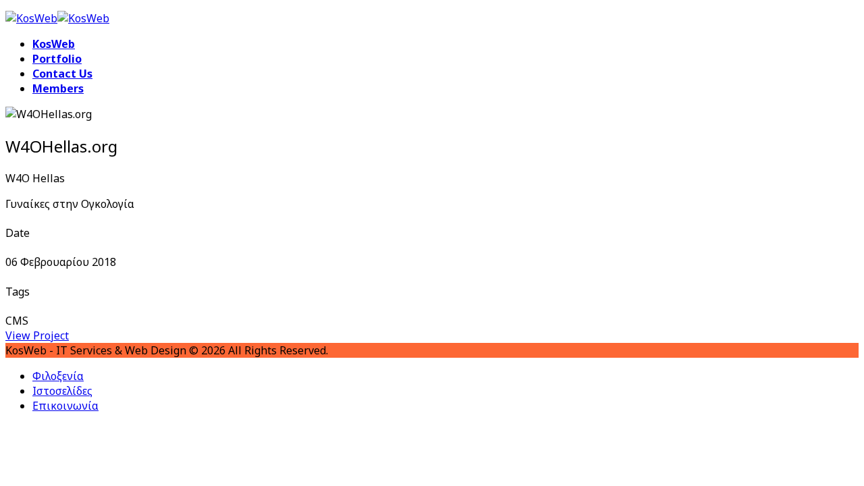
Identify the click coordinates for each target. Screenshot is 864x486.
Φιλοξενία (58, 376)
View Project (37, 335)
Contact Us (62, 73)
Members (58, 88)
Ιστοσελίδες (62, 390)
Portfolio (57, 58)
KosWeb (53, 43)
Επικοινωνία (65, 405)
